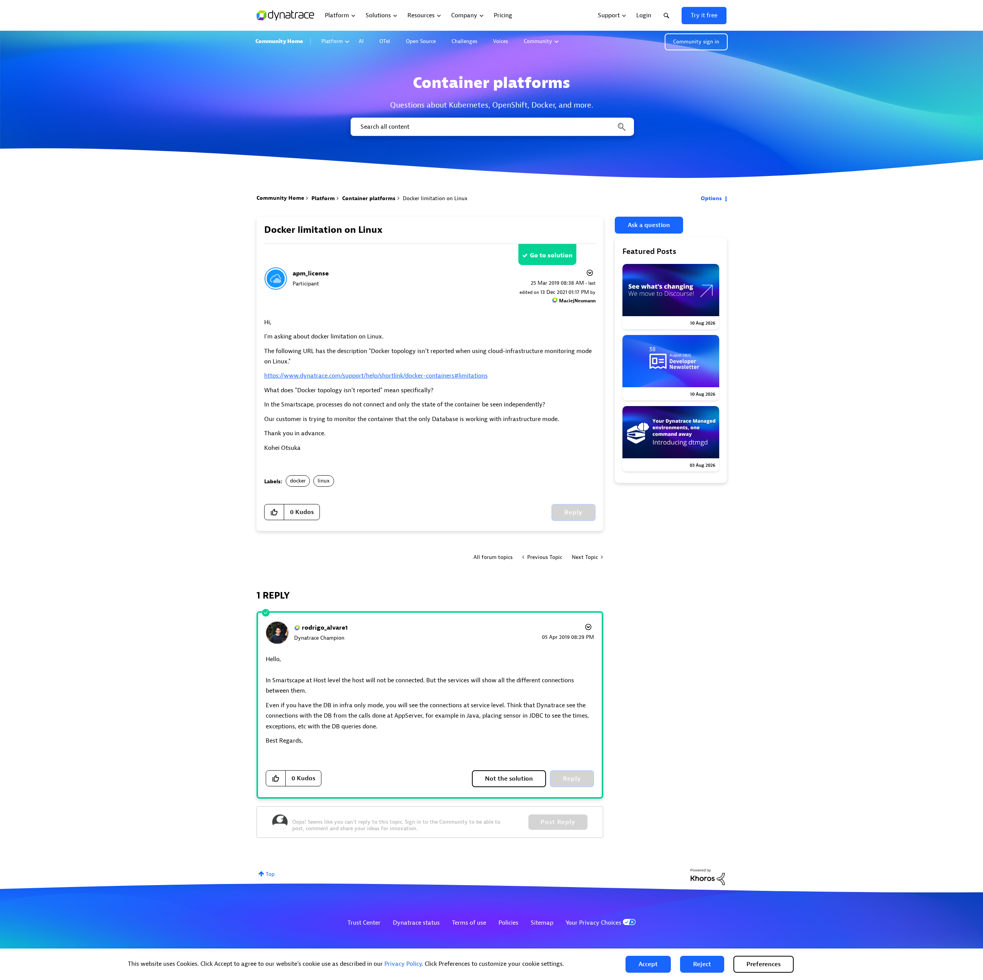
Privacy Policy (403, 964)
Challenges (464, 41)
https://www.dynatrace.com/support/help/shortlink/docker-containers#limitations (376, 376)
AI (361, 41)
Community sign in (696, 41)
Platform (332, 41)
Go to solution (551, 255)
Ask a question (649, 225)
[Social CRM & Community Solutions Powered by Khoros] (707, 876)
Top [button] (270, 874)
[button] (648, 964)
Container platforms (369, 198)
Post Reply (558, 822)
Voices (500, 41)
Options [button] (711, 198)
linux (324, 481)
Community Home (279, 41)
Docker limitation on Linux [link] (435, 198)
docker (298, 481)
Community (538, 41)
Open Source (421, 41)
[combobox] (492, 127)
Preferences (763, 964)
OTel (384, 41)
